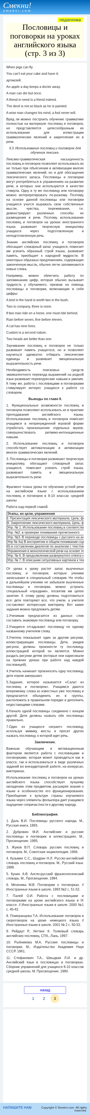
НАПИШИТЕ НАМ (17, 1107)
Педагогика (70, 19)
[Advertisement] (45, 1056)
